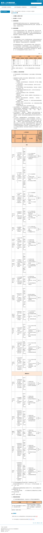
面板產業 (32, 11)
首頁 (13, 11)
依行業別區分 (28, 11)
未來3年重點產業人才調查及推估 (20, 11)
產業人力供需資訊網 (9, 3)
